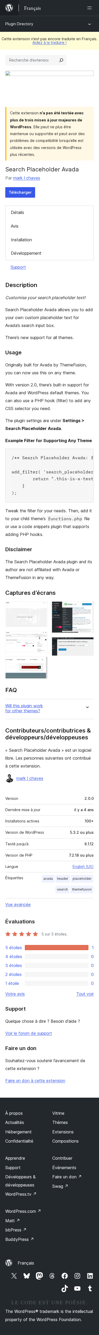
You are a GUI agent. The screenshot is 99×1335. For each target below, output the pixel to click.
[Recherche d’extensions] (61, 60)
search (62, 889)
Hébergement (18, 1131)
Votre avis (15, 993)
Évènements (64, 1167)
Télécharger (20, 192)
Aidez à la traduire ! (49, 42)
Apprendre (15, 1158)
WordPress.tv (21, 1194)
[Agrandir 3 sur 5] (40, 663)
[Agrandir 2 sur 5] (40, 638)
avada (48, 879)
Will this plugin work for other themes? (24, 708)
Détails (17, 212)
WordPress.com (23, 1211)
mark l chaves (26, 178)
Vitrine (58, 1113)
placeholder (82, 879)
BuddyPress (19, 1239)
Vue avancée (18, 904)
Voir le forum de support (28, 1033)
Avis (14, 226)
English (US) (83, 866)
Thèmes (60, 1122)
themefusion (82, 889)
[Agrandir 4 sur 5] (86, 608)
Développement (26, 253)
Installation (21, 239)
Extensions (63, 1131)
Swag (60, 1186)
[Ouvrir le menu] (90, 8)
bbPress (16, 1229)
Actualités (14, 1122)
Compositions (65, 1141)
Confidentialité (19, 1141)
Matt (12, 1220)
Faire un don (67, 1176)
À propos (14, 1113)
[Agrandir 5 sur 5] (86, 644)
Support (18, 267)
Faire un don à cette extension (35, 1080)
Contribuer (62, 1158)
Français (26, 1263)
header (62, 879)
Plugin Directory (19, 24)
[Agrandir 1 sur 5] (40, 608)
